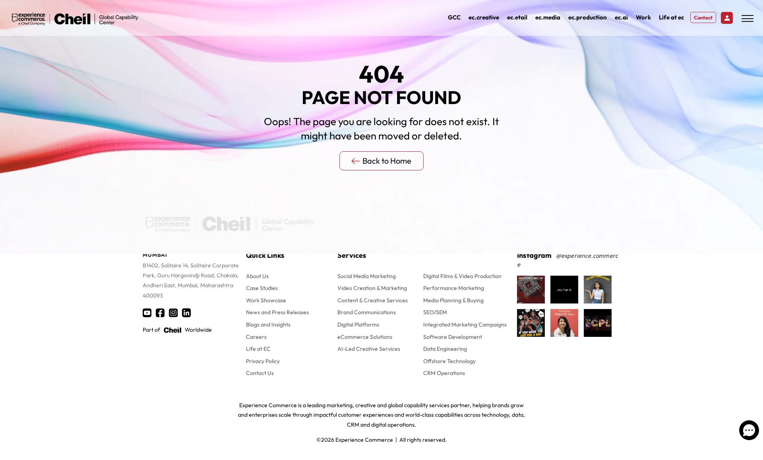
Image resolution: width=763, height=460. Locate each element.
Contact (703, 17)
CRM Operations (444, 373)
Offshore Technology (449, 361)
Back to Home (386, 161)
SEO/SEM (435, 312)
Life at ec (671, 17)
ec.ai (621, 17)
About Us (257, 276)
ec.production (587, 17)
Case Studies (262, 288)
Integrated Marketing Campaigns (465, 324)
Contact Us (260, 373)
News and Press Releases (277, 312)
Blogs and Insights (268, 324)
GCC (454, 17)
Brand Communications (366, 312)
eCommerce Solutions (364, 336)
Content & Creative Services (372, 300)
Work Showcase (266, 300)
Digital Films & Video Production (462, 276)
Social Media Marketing (366, 276)
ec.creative (484, 17)
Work (643, 17)
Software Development (452, 336)
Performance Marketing (453, 288)
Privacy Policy (263, 361)
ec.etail (517, 17)
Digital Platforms (358, 324)
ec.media (547, 17)
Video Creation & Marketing (372, 288)
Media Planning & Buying (453, 300)
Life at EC (258, 348)
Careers (256, 336)
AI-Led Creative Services (368, 348)
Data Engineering (445, 348)
